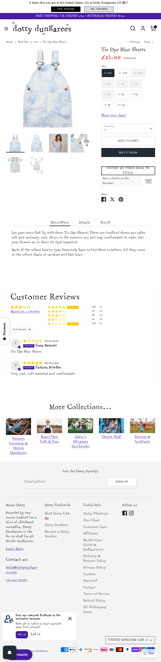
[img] (33, 341)
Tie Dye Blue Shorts (55, 42)
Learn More (15, 549)
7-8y (135, 94)
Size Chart (91, 520)
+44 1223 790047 (16, 580)
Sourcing (90, 581)
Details (84, 223)
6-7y (121, 94)
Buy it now (128, 152)
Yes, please (65, 9)
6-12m (108, 73)
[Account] (143, 27)
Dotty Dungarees (38, 651)
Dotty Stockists (56, 525)
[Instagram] (131, 513)
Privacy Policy (94, 568)
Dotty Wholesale (96, 514)
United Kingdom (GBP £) (128, 640)
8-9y (108, 105)
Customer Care (95, 527)
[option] (48, 90)
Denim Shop (111, 437)
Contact (89, 587)
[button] (128, 170)
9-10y (121, 105)
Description (60, 223)
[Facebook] (124, 513)
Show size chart (113, 115)
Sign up (121, 481)
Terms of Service (96, 594)
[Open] (9, 652)
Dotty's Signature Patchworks (80, 442)
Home (9, 42)
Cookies (89, 574)
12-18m (123, 73)
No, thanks (99, 9)
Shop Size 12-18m (28, 42)
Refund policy (94, 601)
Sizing (105, 223)
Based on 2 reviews (25, 312)
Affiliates (90, 534)
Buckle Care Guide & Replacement (93, 545)
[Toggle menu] (6, 28)
